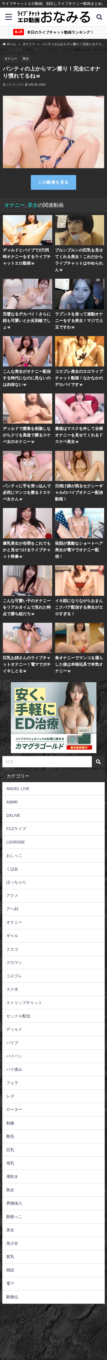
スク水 (12, 989)
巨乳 (10, 1150)
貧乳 (10, 1257)
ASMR (12, 802)
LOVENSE (15, 842)
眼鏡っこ (14, 1217)
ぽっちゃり (16, 882)
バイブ (12, 1043)
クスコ (12, 949)
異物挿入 (14, 1203)
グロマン (14, 963)
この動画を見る (53, 182)
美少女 (12, 1243)
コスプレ (14, 976)
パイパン (14, 1056)
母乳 (10, 1163)
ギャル (12, 936)
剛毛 (10, 1136)
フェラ (12, 1083)
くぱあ (12, 869)
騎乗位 (12, 1297)
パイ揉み (14, 1069)
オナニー (11, 58)
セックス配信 (18, 1016)
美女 (26, 58)
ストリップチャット (24, 1003)
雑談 (10, 1270)
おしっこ (14, 855)
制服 (10, 1123)
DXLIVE (13, 815)
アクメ (12, 895)
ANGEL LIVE (17, 789)
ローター (14, 1109)
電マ (10, 1283)
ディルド (14, 1029)
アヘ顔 (12, 909)
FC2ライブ (16, 829)
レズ (10, 1096)
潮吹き (12, 1176)
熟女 (10, 1190)
